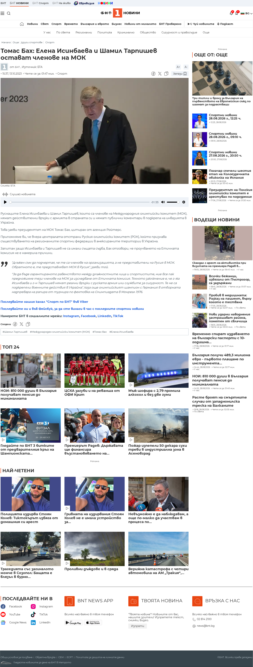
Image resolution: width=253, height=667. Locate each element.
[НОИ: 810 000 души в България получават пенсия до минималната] (31, 370)
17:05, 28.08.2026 (218, 306)
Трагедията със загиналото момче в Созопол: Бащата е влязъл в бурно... (27, 573)
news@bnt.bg (206, 625)
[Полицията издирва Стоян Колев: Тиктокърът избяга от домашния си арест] (31, 494)
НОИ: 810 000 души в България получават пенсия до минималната (28, 395)
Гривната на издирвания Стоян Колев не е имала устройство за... (94, 518)
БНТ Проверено (170, 24)
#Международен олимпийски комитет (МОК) (60, 331)
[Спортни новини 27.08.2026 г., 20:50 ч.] (199, 158)
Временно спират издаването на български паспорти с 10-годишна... (221, 338)
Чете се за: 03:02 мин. (222, 327)
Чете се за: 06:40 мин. (224, 270)
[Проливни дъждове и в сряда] (94, 549)
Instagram (71, 316)
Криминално (125, 32)
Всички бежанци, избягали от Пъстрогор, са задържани (229, 280)
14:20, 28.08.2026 (202, 388)
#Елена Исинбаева (121, 331)
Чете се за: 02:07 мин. (222, 308)
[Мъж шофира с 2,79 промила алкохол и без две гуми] (158, 370)
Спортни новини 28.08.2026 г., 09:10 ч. (225, 135)
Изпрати (137, 626)
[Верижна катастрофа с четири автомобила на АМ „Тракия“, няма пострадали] (158, 549)
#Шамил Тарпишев (15, 331)
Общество (148, 32)
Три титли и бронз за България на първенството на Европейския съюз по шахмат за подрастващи (221, 101)
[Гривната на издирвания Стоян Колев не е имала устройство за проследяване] (94, 494)
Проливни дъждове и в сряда (91, 569)
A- (186, 67)
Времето (71, 24)
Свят (45, 24)
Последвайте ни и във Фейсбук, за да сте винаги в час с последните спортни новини (72, 309)
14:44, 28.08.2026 (202, 367)
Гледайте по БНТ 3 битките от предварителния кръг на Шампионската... (27, 449)
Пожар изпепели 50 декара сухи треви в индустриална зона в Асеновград (157, 449)
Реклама (94, 461)
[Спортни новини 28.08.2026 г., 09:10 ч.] (199, 139)
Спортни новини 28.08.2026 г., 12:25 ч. (225, 117)
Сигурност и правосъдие (179, 32)
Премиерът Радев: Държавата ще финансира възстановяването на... (93, 449)
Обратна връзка (45, 657)
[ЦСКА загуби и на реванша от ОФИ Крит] (94, 370)
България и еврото (95, 24)
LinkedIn (104, 316)
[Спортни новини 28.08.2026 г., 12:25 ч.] (199, 121)
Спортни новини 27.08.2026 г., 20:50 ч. (225, 154)
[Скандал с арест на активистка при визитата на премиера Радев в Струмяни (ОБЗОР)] (222, 243)
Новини (32, 24)
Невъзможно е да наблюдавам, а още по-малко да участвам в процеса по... (158, 518)
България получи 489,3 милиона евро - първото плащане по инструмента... (221, 359)
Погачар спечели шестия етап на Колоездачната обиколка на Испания (230, 174)
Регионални (84, 32)
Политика (104, 32)
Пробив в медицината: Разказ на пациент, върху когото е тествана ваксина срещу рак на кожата (230, 299)
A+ (178, 67)
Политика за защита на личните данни (100, 657)
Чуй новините (203, 24)
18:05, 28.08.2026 (218, 325)
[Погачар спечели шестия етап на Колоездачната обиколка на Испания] (199, 176)
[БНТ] (5, 67)
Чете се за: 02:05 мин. (223, 410)
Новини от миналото (140, 24)
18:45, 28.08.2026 (218, 287)
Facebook (88, 316)
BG (247, 13)
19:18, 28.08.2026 (201, 410)
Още (206, 32)
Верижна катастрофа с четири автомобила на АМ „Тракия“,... (158, 571)
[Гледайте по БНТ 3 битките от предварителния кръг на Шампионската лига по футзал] (31, 425)
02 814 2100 (204, 619)
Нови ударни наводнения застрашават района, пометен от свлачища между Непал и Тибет (229, 318)
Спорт (56, 24)
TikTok (118, 316)
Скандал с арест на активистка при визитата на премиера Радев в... (219, 264)
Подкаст (226, 24)
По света (63, 32)
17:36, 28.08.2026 (201, 346)
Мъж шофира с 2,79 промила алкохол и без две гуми (154, 393)
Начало (6, 42)
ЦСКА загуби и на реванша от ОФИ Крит (92, 393)
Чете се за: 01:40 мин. (224, 388)
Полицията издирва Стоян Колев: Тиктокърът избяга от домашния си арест (29, 518)
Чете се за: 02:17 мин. (224, 367)
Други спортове (31, 42)
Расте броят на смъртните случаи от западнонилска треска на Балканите (219, 401)
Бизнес (117, 24)
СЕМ (61, 657)
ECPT (70, 657)
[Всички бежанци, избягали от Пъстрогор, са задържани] (199, 282)
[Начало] (22, 24)
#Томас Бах (100, 331)
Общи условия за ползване (16, 657)
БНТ (3, 3)
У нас (47, 32)
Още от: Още (211, 55)
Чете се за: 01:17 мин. (223, 346)
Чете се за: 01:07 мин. (240, 287)
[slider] (79, 202)
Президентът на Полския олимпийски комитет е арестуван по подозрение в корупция (230, 193)
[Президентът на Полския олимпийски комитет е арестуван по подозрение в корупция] (199, 195)
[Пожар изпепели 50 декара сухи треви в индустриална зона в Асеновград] (158, 425)
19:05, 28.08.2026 (202, 270)
